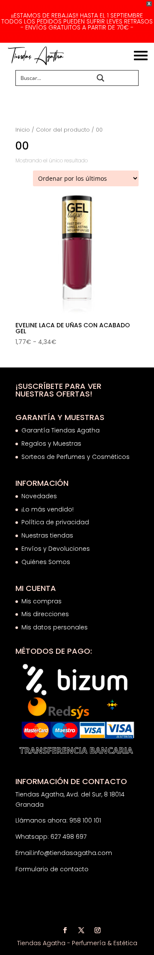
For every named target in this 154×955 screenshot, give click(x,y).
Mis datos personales (54, 627)
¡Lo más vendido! (47, 509)
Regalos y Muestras (51, 443)
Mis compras (41, 601)
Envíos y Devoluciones (56, 548)
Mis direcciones (45, 614)
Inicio (22, 130)
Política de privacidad (55, 522)
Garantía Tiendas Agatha (60, 430)
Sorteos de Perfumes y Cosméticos (75, 457)
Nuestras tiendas (48, 535)
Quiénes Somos (45, 562)
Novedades (39, 496)
